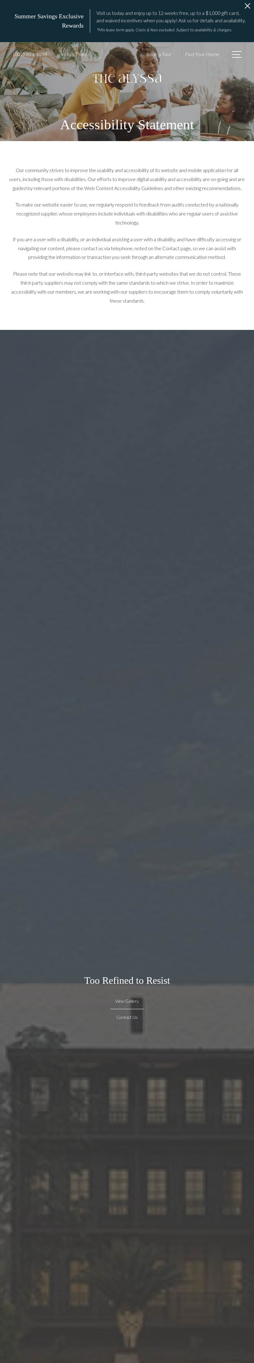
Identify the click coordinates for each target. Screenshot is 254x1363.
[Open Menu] (237, 54)
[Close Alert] (247, 7)
